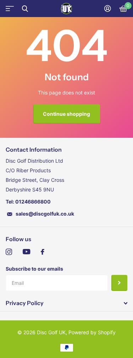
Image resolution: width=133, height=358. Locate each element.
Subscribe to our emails (34, 269)
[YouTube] (26, 252)
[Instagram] (9, 252)
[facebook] (42, 252)
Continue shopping (66, 114)
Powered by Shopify (92, 332)
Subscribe (119, 283)
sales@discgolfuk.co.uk (45, 214)
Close (24, 8)
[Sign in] (107, 8)
